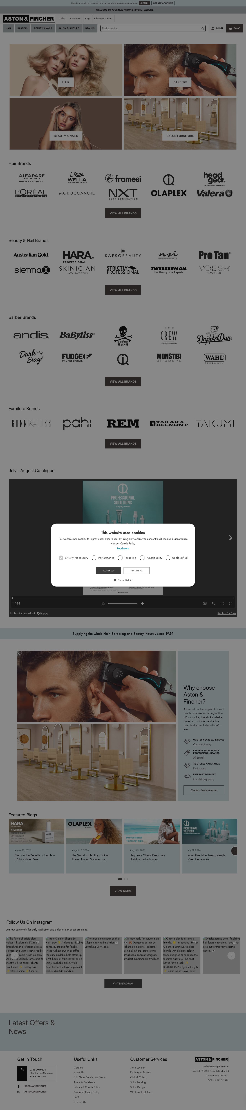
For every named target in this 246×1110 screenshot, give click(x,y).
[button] (123, 580)
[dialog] (123, 555)
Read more (123, 548)
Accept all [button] (108, 571)
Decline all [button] (136, 571)
